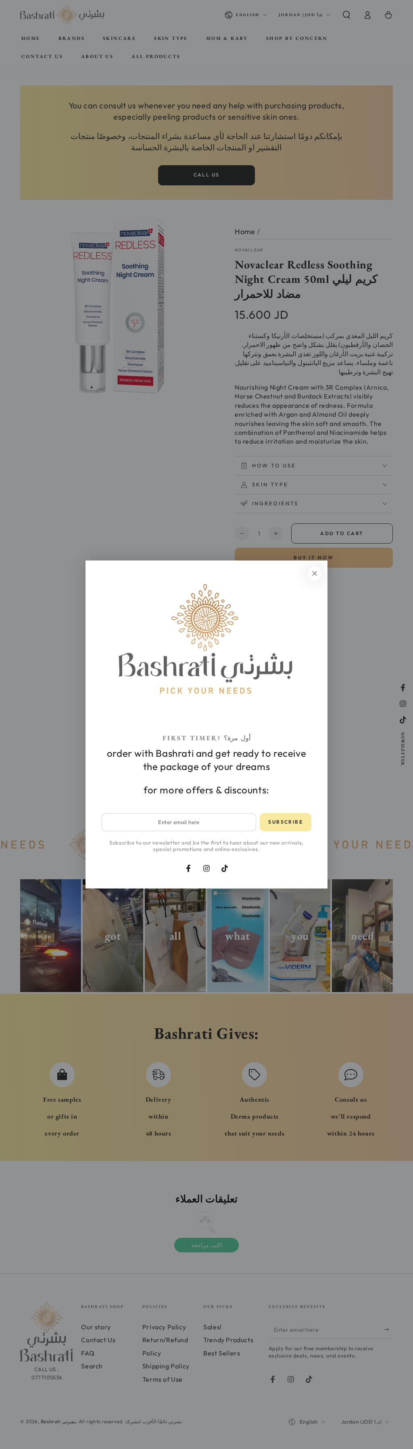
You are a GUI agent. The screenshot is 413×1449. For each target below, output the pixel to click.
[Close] (314, 573)
